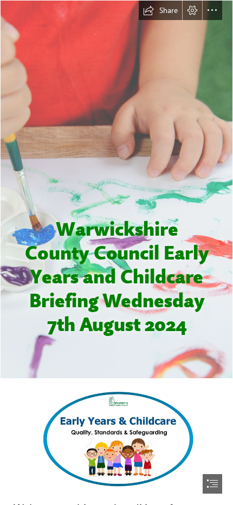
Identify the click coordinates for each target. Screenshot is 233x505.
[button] (160, 10)
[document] (116, 252)
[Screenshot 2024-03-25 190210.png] (116, 440)
